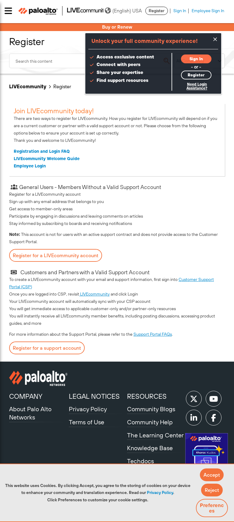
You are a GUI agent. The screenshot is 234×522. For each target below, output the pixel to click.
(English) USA (127, 10)
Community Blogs (151, 408)
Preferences (212, 508)
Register (157, 10)
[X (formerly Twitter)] (194, 399)
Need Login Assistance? (196, 86)
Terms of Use (86, 422)
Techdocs (140, 460)
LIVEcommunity (27, 86)
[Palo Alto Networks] (38, 378)
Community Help (150, 422)
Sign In (179, 10)
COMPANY (25, 396)
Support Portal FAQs (152, 334)
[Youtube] (214, 399)
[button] (212, 474)
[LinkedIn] (194, 418)
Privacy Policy (160, 492)
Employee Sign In (208, 10)
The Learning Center (155, 435)
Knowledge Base (150, 447)
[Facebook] (214, 418)
